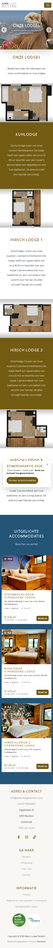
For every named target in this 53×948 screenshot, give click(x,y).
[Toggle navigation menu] (47, 5)
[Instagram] (26, 837)
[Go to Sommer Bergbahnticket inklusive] (33, 920)
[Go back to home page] (10, 5)
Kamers (26, 857)
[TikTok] (34, 837)
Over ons (26, 869)
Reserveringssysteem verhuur (21, 941)
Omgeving (26, 863)
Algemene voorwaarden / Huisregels (26, 900)
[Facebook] (18, 837)
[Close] (47, 464)
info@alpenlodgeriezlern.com (26, 798)
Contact (26, 875)
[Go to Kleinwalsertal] (19, 920)
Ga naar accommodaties (22, 480)
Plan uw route (27, 828)
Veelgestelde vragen (26, 906)
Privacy (26, 894)
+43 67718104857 (26, 804)
